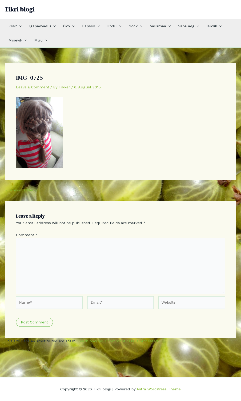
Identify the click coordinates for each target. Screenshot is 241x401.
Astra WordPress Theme (159, 389)
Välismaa (158, 26)
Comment (26, 235)
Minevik (15, 40)
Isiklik (212, 26)
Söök (133, 26)
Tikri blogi (20, 9)
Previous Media (21, 190)
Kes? (12, 26)
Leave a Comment (32, 87)
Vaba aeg (186, 26)
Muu (38, 40)
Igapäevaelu (40, 26)
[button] (19, 26)
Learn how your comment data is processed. (118, 341)
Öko (66, 26)
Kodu (112, 26)
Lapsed (88, 26)
